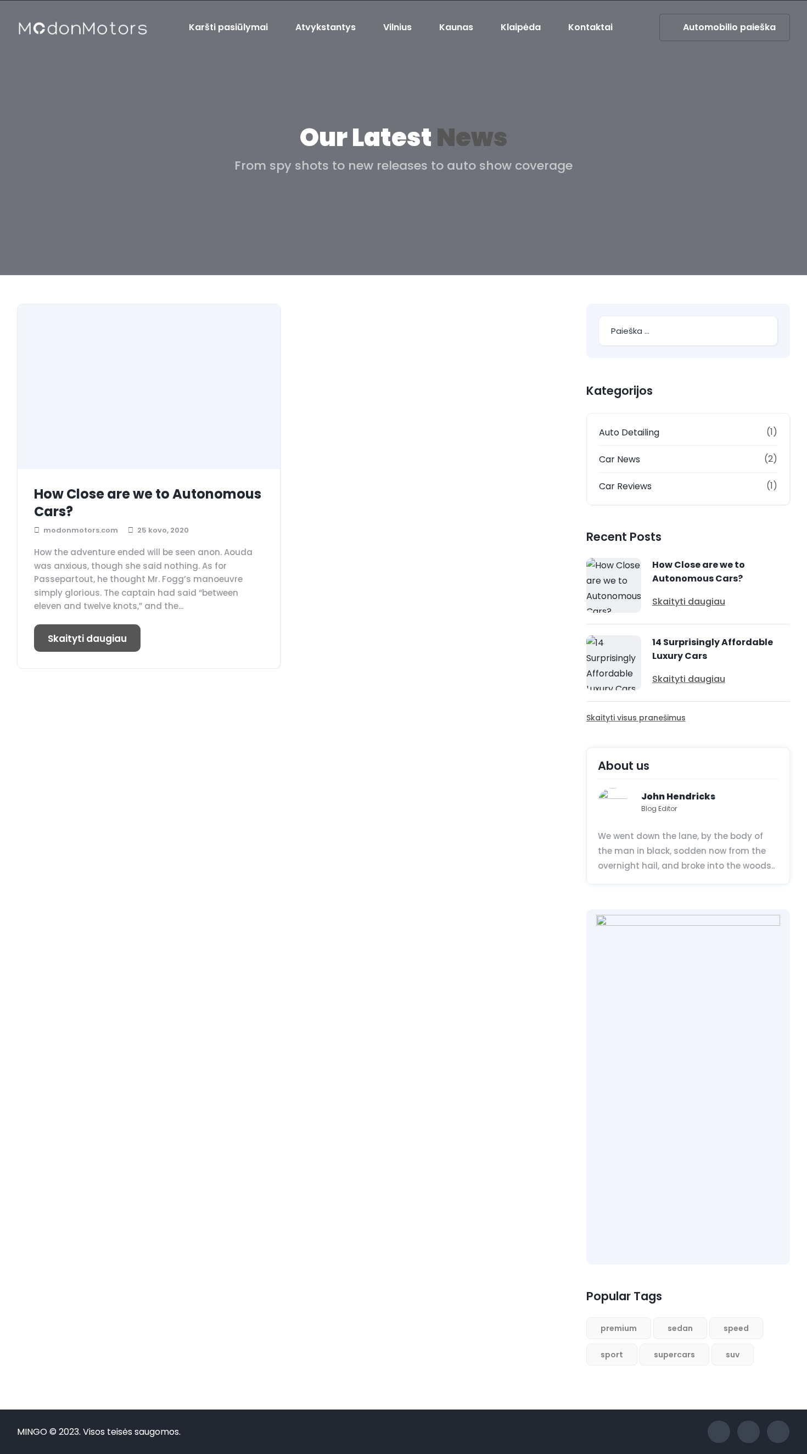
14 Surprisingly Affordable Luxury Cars (712, 649)
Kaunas (456, 27)
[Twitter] (748, 1432)
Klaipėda (521, 27)
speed (736, 1328)
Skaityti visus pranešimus (636, 718)
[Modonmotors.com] (82, 27)
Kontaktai (590, 27)
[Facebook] (719, 1432)
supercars (674, 1354)
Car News (619, 459)
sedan (680, 1328)
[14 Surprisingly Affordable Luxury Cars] (613, 662)
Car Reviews (625, 486)
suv (732, 1354)
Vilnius (397, 27)
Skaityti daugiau (87, 638)
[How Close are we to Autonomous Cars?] (149, 386)
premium (619, 1328)
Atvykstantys (325, 27)
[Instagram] (778, 1432)
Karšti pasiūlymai (228, 27)
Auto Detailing (629, 432)
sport (612, 1354)
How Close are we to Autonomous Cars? (147, 503)
